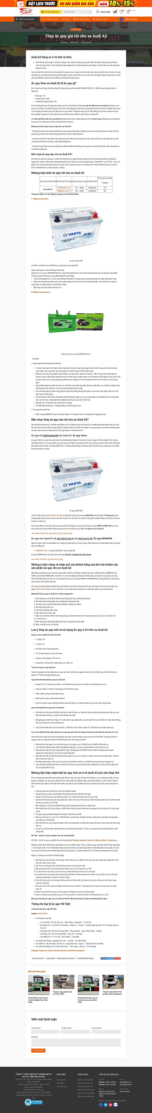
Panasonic (112, 840)
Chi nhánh (60, 1083)
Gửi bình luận (38, 1050)
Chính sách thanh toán (86, 1090)
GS (94, 840)
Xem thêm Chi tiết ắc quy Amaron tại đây (47, 559)
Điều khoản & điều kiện (86, 1096)
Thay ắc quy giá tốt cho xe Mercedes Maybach (112, 993)
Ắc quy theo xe (76, 29)
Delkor (104, 840)
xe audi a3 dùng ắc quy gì (85, 958)
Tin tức (67, 19)
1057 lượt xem (86, 42)
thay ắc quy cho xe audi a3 (66, 958)
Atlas (98, 840)
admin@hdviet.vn (126, 1084)
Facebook (104, 958)
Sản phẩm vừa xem (51, 19)
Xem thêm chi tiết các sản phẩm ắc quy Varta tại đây (52, 533)
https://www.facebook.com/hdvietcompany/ (66, 950)
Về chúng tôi (61, 1080)
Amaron (83, 840)
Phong (65, 42)
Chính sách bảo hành (85, 1080)
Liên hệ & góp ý (62, 1086)
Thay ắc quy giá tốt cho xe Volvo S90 (62, 993)
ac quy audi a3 (50, 958)
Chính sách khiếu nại (85, 1086)
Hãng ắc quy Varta (40, 199)
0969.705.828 (111, 1084)
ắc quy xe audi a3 (38, 958)
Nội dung (34, 1037)
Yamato (75, 840)
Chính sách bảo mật (85, 1083)
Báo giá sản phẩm (82, 19)
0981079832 (41, 589)
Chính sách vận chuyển (86, 1093)
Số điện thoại (66, 1028)
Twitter (111, 958)
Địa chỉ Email (96, 1028)
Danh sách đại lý (102, 19)
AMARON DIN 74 (64, 191)
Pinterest (117, 958)
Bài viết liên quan (36, 971)
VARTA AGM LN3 (64, 188)
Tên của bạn (36, 1028)
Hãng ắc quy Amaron (41, 292)
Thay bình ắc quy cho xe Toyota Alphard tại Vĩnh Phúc (38, 1000)
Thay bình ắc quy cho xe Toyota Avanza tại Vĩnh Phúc (87, 1000)
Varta (89, 840)
